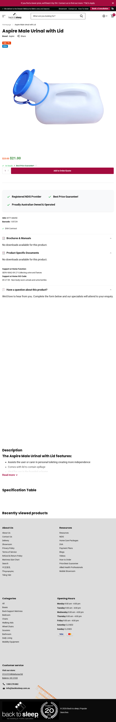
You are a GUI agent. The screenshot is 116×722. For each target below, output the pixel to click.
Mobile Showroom (67, 571)
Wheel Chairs (8, 626)
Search (5, 563)
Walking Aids (7, 623)
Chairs (5, 619)
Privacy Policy (8, 548)
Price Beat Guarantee (68, 563)
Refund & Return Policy (12, 556)
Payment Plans (66, 548)
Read (8, 474)
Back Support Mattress (12, 611)
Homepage (6, 25)
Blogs (61, 552)
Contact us (72, 9)
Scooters (6, 630)
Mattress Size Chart (11, 560)
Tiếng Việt (6, 575)
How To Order (83, 9)
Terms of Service (9, 552)
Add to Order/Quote (62, 171)
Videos (62, 556)
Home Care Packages (68, 540)
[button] (36, 166)
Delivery (5, 540)
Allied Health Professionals (71, 567)
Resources (65, 527)
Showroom (63, 9)
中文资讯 (6, 567)
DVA (61, 544)
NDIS (61, 537)
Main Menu (3, 15)
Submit (81, 16)
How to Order (65, 560)
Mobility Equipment (10, 642)
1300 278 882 (12, 684)
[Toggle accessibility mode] (112, 8)
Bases (5, 607)
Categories (9, 598)
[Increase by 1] (8, 168)
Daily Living (7, 638)
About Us (7, 527)
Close (113, 3)
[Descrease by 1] (8, 173)
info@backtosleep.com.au (18, 688)
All (3, 603)
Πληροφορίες (8, 571)
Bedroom (6, 615)
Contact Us (7, 537)
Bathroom (6, 634)
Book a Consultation (100, 9)
